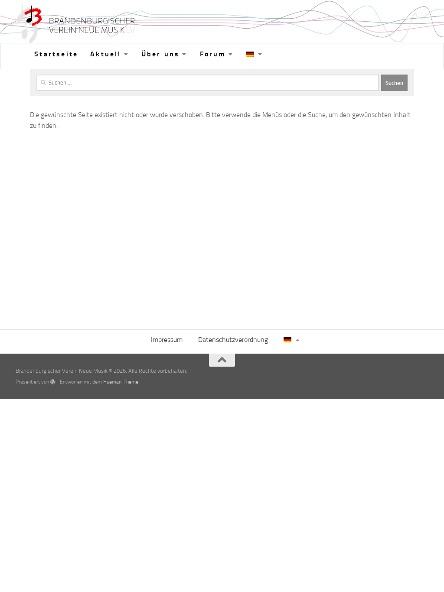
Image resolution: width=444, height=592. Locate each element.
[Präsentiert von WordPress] (53, 381)
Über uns (160, 54)
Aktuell (105, 54)
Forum (213, 54)
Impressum (167, 339)
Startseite (56, 54)
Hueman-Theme (120, 382)
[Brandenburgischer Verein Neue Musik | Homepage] (77, 24)
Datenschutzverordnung (233, 339)
